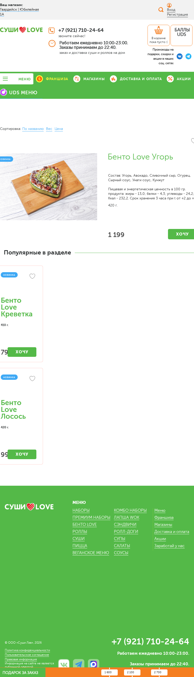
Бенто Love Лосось (13, 410)
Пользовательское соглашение (27, 655)
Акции (160, 538)
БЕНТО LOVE (84, 524)
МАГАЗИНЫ (94, 79)
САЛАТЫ (122, 546)
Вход (171, 10)
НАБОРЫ (81, 510)
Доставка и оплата (171, 531)
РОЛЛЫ (79, 531)
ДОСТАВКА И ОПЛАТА (141, 79)
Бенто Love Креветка (17, 307)
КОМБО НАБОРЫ (130, 510)
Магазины (163, 524)
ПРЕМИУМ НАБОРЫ (91, 517)
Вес (49, 129)
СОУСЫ (121, 553)
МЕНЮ (24, 79)
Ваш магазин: (11, 5)
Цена (59, 129)
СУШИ (78, 538)
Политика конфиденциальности (27, 650)
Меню (159, 510)
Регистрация (177, 14)
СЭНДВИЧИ (125, 524)
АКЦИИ (184, 79)
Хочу (22, 351)
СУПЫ (119, 538)
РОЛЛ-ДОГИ (126, 531)
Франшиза (164, 517)
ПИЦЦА (79, 546)
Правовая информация (21, 659)
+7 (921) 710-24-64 (81, 30)
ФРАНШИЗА (57, 79)
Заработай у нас (169, 546)
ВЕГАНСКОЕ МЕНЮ (90, 553)
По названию (33, 129)
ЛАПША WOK (126, 517)
